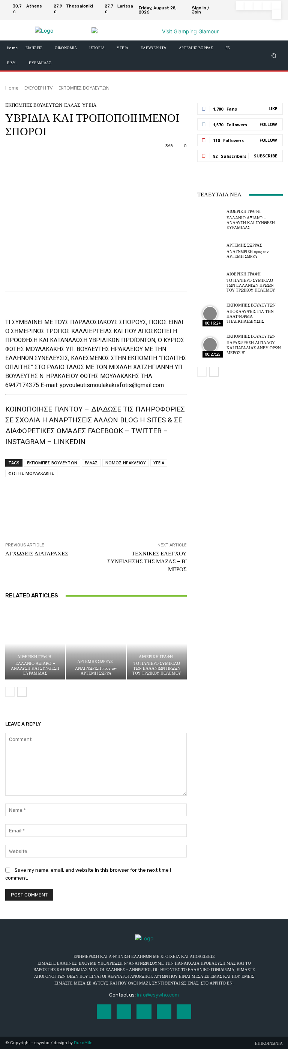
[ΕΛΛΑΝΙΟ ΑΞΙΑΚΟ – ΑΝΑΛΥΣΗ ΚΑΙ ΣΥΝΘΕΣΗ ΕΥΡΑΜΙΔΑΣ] (35, 643)
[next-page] (22, 692)
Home (11, 88)
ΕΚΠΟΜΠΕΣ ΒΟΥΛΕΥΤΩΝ (84, 88)
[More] (254, 508)
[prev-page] (10, 692)
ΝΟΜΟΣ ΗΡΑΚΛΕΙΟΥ (125, 462)
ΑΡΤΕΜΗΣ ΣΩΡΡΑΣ (94, 662)
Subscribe (265, 156)
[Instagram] (249, 5)
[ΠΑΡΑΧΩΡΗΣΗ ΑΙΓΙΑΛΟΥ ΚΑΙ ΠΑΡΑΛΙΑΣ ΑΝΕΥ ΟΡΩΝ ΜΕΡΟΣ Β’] (210, 345)
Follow (268, 124)
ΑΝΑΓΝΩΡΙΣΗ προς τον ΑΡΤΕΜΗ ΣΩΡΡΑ (96, 671)
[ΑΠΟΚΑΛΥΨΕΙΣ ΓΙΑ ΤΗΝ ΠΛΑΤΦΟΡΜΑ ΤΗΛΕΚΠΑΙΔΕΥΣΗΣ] (210, 313)
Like (272, 108)
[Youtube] (276, 14)
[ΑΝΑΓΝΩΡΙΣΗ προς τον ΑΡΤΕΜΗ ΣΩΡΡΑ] (96, 643)
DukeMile (83, 1042)
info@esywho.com (158, 995)
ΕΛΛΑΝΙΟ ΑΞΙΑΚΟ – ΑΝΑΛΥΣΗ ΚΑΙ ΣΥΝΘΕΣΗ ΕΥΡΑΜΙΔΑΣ (35, 668)
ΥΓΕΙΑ (89, 105)
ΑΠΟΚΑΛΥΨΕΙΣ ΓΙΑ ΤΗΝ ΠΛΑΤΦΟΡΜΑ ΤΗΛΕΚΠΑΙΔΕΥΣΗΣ (250, 316)
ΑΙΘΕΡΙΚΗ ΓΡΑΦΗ (34, 657)
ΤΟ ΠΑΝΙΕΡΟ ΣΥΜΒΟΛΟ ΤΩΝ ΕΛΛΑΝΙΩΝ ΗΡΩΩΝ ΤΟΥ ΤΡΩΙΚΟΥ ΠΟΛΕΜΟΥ (156, 668)
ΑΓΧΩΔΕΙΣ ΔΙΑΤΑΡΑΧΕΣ (36, 553)
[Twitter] (276, 5)
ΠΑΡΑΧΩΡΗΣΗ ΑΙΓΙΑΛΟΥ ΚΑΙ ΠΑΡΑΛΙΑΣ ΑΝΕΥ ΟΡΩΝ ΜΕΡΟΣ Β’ (253, 347)
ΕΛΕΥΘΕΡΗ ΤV (38, 88)
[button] (274, 55)
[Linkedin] (258, 5)
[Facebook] (240, 5)
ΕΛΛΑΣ (72, 105)
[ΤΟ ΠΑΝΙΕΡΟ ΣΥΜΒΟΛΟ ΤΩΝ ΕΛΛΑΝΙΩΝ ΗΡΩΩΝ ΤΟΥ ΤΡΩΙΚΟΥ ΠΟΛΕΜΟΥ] (157, 643)
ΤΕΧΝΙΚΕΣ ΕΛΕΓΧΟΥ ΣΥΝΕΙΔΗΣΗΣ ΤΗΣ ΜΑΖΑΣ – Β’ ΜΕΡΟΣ (147, 561)
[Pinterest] (267, 5)
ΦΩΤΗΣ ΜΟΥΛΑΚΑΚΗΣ (31, 473)
